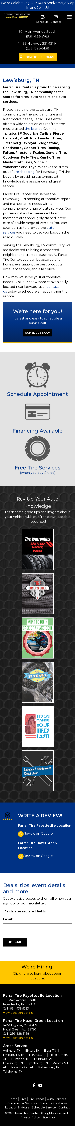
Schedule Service (44, 1107)
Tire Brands (36, 1099)
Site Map (48, 1117)
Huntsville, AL (43, 1059)
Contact (56, 21)
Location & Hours (39, 57)
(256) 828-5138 (37, 48)
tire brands (33, 129)
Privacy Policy (30, 1117)
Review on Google (38, 833)
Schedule (42, 21)
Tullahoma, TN (13, 1071)
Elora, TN (50, 1050)
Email (8, 919)
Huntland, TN (20, 1059)
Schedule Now (37, 332)
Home (12, 1099)
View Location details (18, 1013)
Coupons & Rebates (53, 1103)
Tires (23, 1099)
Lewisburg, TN (13, 1063)
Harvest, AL (37, 1055)
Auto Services (56, 1099)
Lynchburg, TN (37, 1063)
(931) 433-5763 (37, 36)
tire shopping (24, 172)
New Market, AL (22, 1067)
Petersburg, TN (49, 1067)
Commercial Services (22, 1103)
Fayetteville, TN (14, 1055)
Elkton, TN (32, 1050)
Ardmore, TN (12, 1050)
